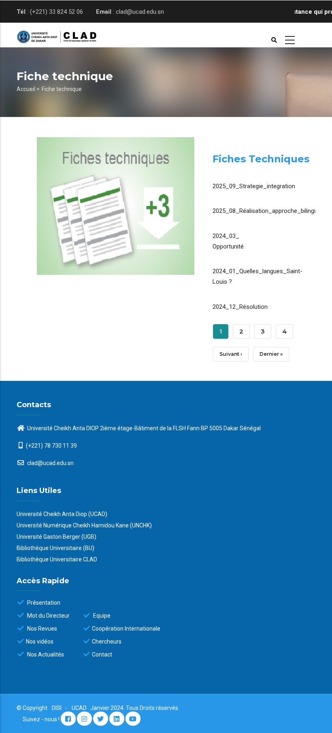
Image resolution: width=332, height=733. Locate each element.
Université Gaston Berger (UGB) (56, 536)
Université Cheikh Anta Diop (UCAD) (62, 514)
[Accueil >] (49, 35)
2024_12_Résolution (240, 306)
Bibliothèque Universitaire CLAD (57, 559)
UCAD (80, 708)
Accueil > (28, 89)
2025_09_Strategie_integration (254, 186)
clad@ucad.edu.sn (50, 463)
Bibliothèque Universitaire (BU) (55, 548)
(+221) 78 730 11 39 (51, 445)
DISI (57, 708)
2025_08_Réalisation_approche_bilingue (267, 211)
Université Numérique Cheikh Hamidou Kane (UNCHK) (84, 525)
